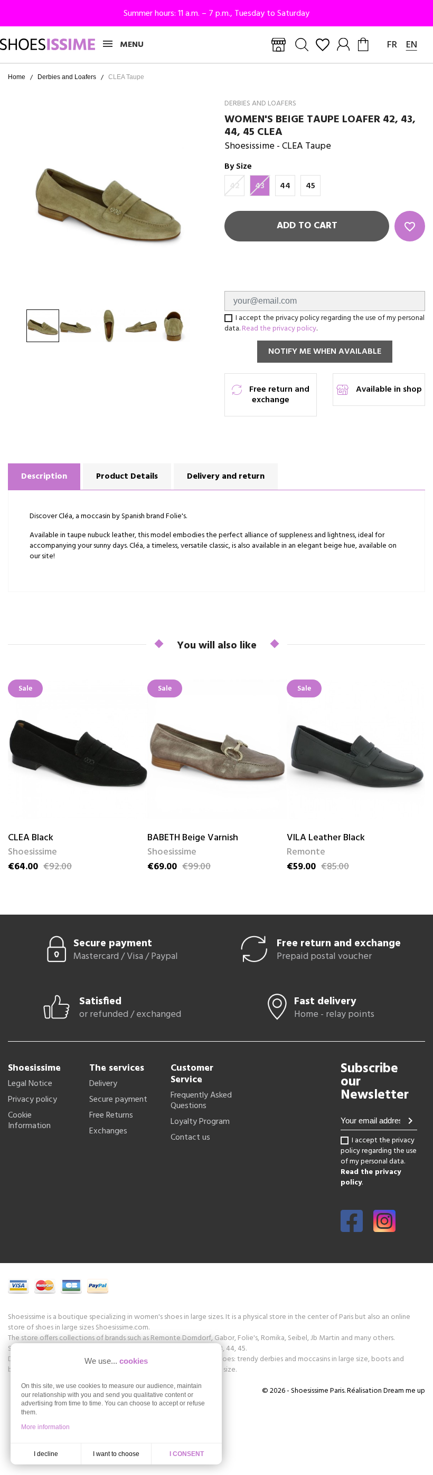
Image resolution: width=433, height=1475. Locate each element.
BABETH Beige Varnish (192, 838)
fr (392, 45)
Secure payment (118, 1100)
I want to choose (116, 1454)
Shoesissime (249, 146)
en (411, 45)
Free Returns (111, 1115)
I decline (46, 1454)
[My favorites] (323, 45)
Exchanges (108, 1131)
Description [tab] (44, 476)
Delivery (103, 1084)
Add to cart (307, 226)
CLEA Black (30, 838)
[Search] (302, 44)
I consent (187, 1454)
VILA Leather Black (326, 838)
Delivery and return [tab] (226, 476)
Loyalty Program (200, 1122)
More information (45, 1427)
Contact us (190, 1137)
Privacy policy (32, 1100)
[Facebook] (352, 1228)
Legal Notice (30, 1084)
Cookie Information (29, 1121)
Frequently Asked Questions (201, 1101)
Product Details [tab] (127, 476)
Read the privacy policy (279, 329)
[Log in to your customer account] (344, 44)
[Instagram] (384, 1228)
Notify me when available (324, 351)
